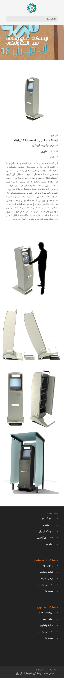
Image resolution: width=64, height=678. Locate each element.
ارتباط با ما (38, 670)
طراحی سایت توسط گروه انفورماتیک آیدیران (35, 673)
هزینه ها (49, 591)
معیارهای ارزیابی (46, 585)
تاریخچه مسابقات (45, 612)
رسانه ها (49, 544)
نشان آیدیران (47, 518)
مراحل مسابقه (47, 578)
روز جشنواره (48, 525)
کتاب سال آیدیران (45, 538)
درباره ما (54, 670)
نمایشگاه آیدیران (46, 531)
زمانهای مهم (48, 565)
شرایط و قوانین (46, 572)
